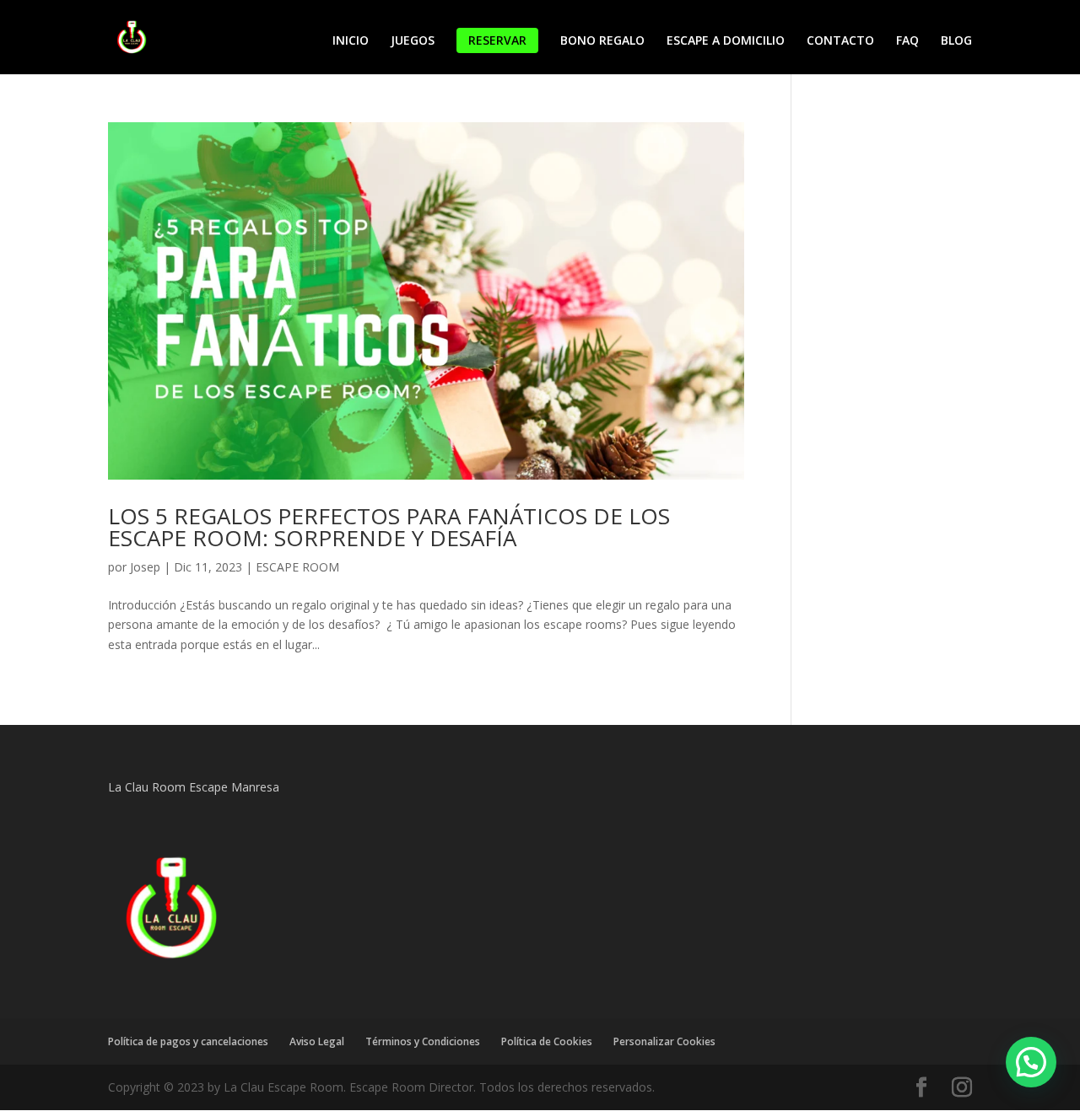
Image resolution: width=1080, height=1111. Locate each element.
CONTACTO (840, 41)
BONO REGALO (602, 41)
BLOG (956, 41)
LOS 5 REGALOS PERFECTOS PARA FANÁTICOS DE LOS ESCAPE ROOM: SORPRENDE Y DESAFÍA (389, 527)
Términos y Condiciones (422, 1041)
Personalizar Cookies (664, 1041)
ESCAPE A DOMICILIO (726, 41)
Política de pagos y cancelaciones (188, 1041)
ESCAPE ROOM (297, 567)
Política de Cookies (546, 1041)
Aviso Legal (316, 1041)
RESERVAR (497, 40)
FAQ (907, 41)
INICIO (350, 41)
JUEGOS (413, 41)
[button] (1031, 1062)
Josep (145, 567)
